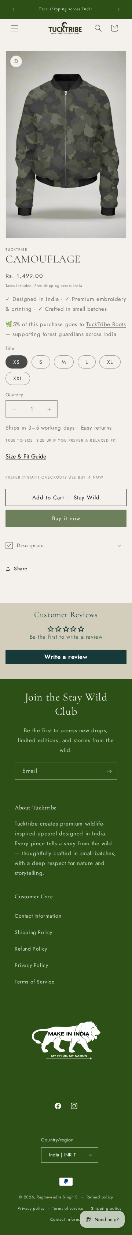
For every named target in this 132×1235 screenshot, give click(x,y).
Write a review (65, 657)
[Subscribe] (109, 771)
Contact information (69, 1219)
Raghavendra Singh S (57, 1197)
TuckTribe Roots (106, 324)
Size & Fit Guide (26, 456)
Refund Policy (31, 948)
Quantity (14, 394)
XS (16, 362)
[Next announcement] (118, 9)
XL (110, 362)
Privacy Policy (31, 965)
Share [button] (20, 568)
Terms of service (68, 1208)
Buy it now (66, 518)
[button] (15, 28)
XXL (17, 378)
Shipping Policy (33, 932)
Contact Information (38, 915)
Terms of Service (35, 981)
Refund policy (100, 1197)
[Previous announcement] (14, 9)
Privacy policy (31, 1208)
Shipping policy (106, 1208)
